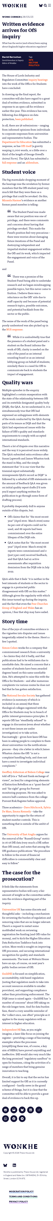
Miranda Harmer (11, 200)
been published (24, 119)
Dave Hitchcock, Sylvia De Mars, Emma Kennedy (26, 809)
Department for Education (17, 142)
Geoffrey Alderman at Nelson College (23, 772)
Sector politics (34, 64)
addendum (32, 162)
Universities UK (11, 909)
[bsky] (6, 1165)
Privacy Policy (18, 1201)
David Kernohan (11, 57)
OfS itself (26, 146)
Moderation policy (21, 1191)
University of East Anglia (21, 834)
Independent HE (11, 1029)
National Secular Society (21, 695)
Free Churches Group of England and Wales (25, 605)
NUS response (14, 329)
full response (9, 162)
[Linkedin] (13, 1165)
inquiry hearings (38, 79)
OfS (31, 60)
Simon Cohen (10, 647)
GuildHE (7, 973)
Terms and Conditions (23, 1196)
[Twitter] (41, 5)
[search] (45, 5)
